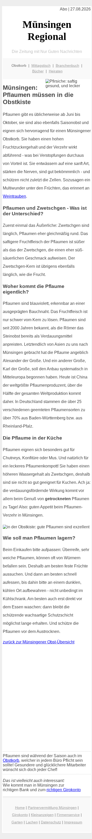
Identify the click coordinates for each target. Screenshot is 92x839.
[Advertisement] (46, 699)
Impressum (73, 822)
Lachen (32, 822)
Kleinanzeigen (42, 815)
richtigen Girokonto (64, 790)
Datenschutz (51, 822)
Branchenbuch (67, 65)
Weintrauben (14, 196)
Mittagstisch (41, 65)
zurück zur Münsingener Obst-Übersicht (38, 642)
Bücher (38, 71)
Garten (17, 822)
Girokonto (20, 815)
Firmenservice (68, 815)
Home (20, 808)
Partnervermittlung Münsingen (52, 808)
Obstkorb (11, 760)
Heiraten (56, 71)
